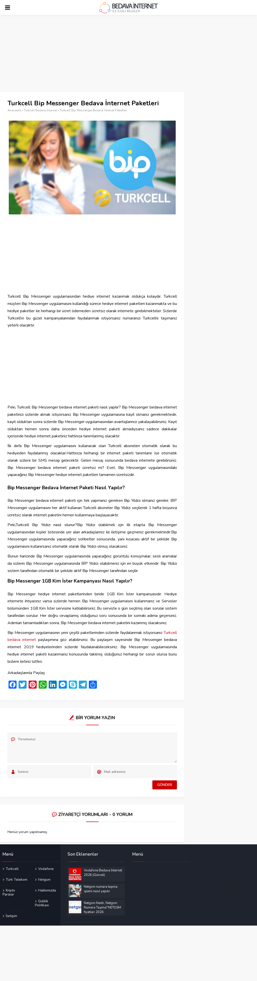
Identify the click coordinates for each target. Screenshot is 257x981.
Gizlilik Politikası (42, 903)
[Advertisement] (92, 55)
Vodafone (46, 869)
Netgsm (44, 879)
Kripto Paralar (9, 892)
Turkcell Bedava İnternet (40, 110)
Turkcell (12, 869)
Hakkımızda (47, 890)
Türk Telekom (16, 879)
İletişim (11, 916)
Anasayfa (14, 110)
